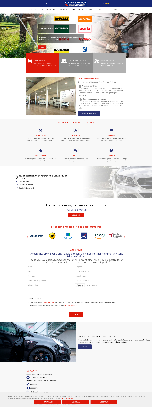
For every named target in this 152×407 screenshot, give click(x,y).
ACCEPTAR (104, 402)
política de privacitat (49, 302)
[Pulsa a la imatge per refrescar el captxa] (80, 285)
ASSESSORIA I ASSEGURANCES (82, 10)
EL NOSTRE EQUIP (89, 113)
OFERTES (108, 10)
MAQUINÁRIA (65, 10)
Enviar (76, 314)
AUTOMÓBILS (51, 10)
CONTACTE (118, 10)
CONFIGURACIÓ (47, 402)
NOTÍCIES (99, 10)
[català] (108, 3)
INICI (30, 10)
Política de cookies (67, 398)
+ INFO (84, 347)
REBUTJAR (76, 402)
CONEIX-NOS (39, 10)
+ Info (42, 47)
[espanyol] (106, 3)
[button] (76, 215)
